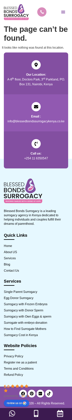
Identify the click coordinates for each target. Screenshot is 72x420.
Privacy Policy (13, 356)
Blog (7, 264)
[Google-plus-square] (40, 393)
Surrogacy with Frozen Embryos (25, 304)
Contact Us (11, 270)
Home (8, 246)
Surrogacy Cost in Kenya (21, 335)
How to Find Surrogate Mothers (25, 328)
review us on (14, 403)
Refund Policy (13, 374)
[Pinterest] (32, 393)
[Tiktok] (49, 393)
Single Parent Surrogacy (20, 291)
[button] (63, 12)
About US (10, 252)
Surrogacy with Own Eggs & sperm (27, 316)
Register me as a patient (20, 362)
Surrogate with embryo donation (25, 322)
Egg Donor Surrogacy (18, 298)
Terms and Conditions (19, 368)
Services (10, 258)
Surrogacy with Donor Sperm (23, 310)
